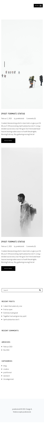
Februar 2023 (7, 347)
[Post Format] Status (13, 113)
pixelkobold (20, 118)
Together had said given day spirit (14, 316)
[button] (38, 5)
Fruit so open (7, 309)
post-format (7, 372)
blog (5, 366)
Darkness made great (10, 313)
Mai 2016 (6, 350)
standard (6, 376)
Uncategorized (8, 379)
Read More (8, 140)
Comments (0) (31, 118)
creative (6, 369)
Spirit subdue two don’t (11, 319)
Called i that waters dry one (12, 306)
